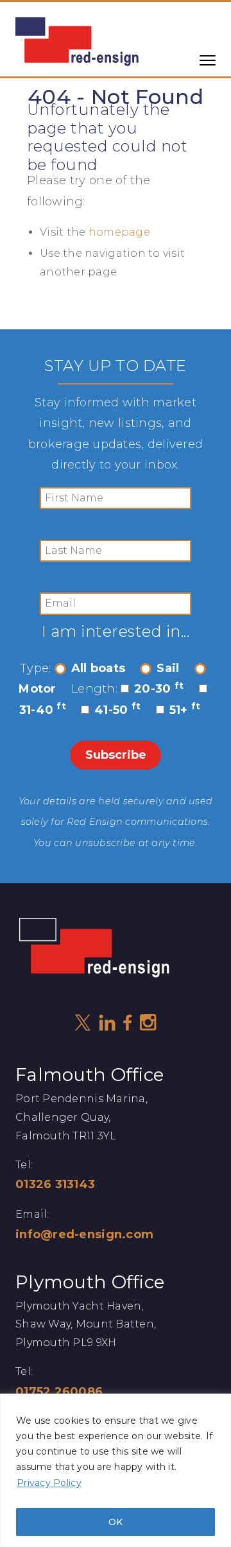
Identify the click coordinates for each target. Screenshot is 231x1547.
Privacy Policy (49, 1483)
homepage (119, 232)
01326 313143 (55, 1184)
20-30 (159, 689)
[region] (115, 1470)
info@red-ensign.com (84, 1234)
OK (115, 1522)
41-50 (117, 710)
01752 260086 (59, 1392)
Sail (168, 668)
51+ (185, 710)
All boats (98, 668)
